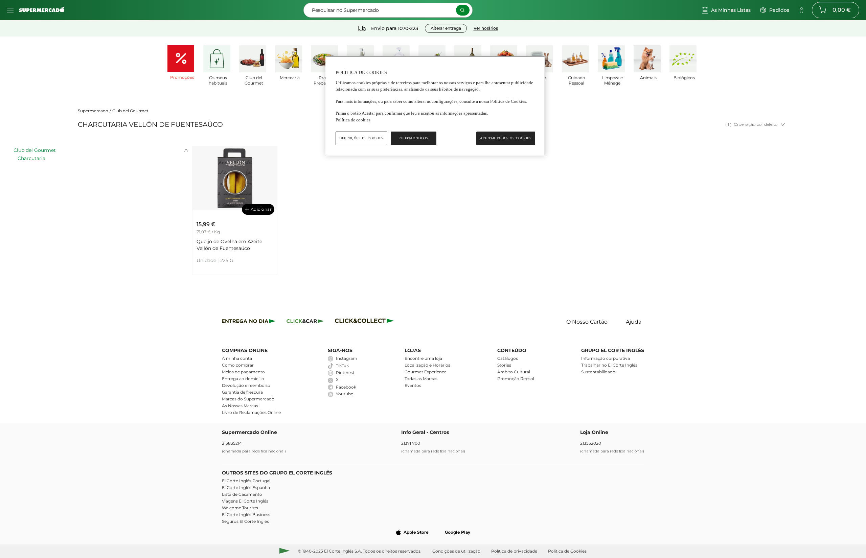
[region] (435, 106)
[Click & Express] (249, 322)
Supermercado (93, 110)
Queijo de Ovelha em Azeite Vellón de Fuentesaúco (229, 244)
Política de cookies (353, 119)
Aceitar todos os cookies (505, 138)
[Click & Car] (305, 322)
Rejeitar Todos (413, 138)
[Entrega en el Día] (365, 322)
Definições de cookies (361, 138)
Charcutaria (31, 158)
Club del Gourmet (130, 110)
